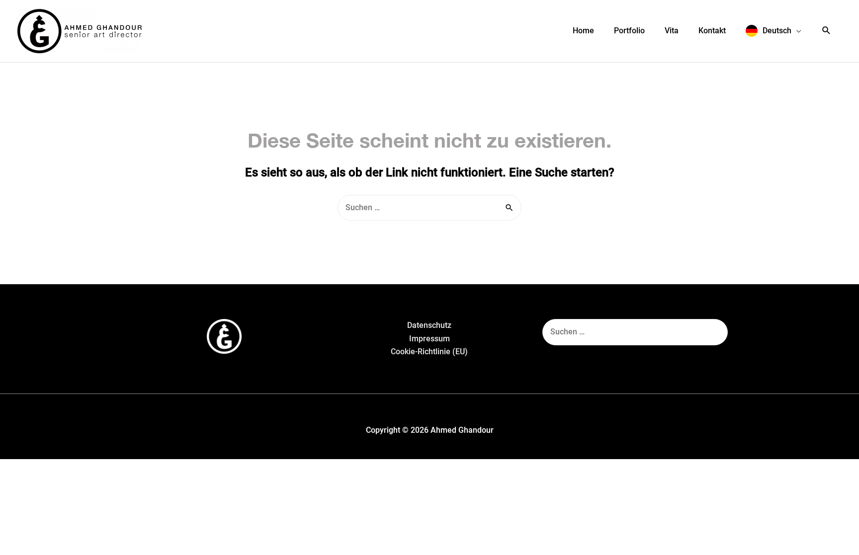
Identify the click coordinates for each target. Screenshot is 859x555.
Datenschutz (429, 325)
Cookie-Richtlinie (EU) (429, 351)
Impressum (429, 338)
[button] (773, 31)
